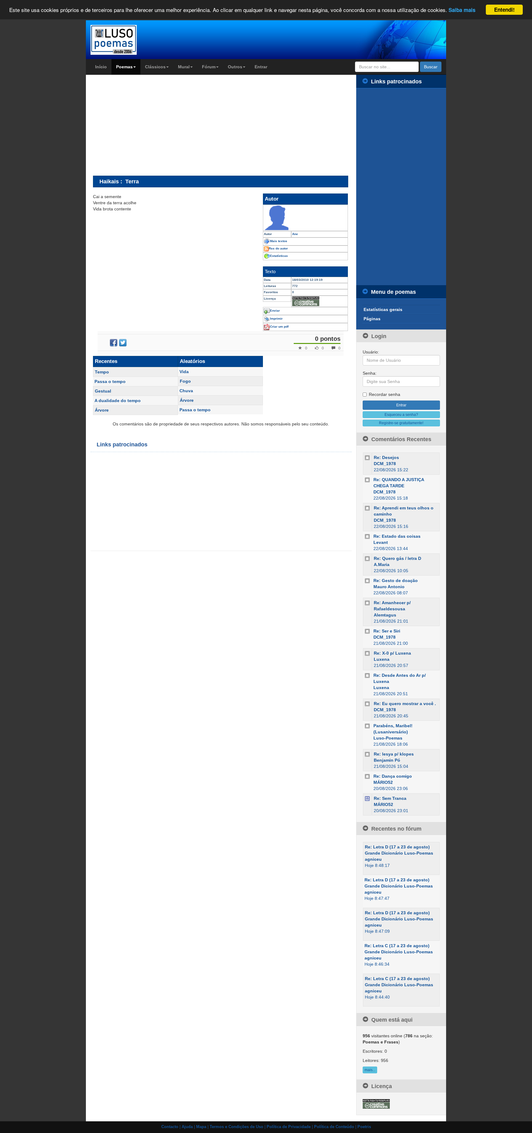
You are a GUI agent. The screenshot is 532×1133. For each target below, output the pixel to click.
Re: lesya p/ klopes (394, 754)
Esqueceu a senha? (401, 415)
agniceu (373, 859)
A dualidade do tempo (118, 400)
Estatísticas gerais (383, 309)
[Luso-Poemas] (131, 40)
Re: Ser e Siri (386, 630)
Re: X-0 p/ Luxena (392, 653)
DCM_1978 (385, 463)
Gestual (103, 391)
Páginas (372, 318)
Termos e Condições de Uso (236, 1127)
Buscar (430, 66)
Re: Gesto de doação (395, 580)
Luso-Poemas (387, 738)
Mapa (201, 1127)
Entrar (261, 66)
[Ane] (305, 217)
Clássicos (155, 66)
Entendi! (504, 9)
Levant (380, 542)
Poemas (124, 66)
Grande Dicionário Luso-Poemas (399, 853)
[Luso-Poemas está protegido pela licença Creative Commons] (376, 1103)
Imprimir (276, 318)
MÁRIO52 (383, 782)
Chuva (186, 390)
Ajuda (187, 1127)
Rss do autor (278, 248)
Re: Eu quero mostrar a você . (405, 703)
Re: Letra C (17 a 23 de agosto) (397, 945)
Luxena (381, 659)
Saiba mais (462, 10)
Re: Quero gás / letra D (397, 558)
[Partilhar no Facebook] (113, 342)
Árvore (102, 410)
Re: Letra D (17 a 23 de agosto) (397, 846)
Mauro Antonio (389, 586)
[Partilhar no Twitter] (123, 342)
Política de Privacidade (289, 1127)
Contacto (169, 1127)
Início (101, 66)
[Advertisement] (144, 125)
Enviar (275, 310)
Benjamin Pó (387, 760)
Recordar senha (384, 394)
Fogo (185, 381)
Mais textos (278, 241)
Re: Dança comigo (392, 776)
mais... (370, 1070)
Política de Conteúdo (334, 1127)
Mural (184, 66)
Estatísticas (279, 255)
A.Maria (381, 564)
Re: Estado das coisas (397, 536)
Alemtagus (385, 614)
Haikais (109, 181)
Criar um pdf (279, 326)
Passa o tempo (110, 381)
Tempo (102, 371)
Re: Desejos (386, 457)
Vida (184, 371)
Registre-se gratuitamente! (401, 423)
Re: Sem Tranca (390, 798)
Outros (235, 66)
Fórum (209, 66)
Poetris (364, 1127)
